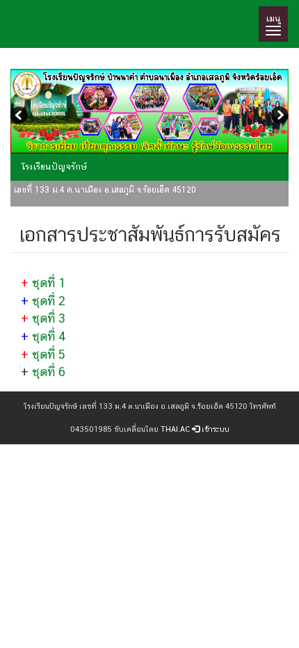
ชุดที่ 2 (48, 300)
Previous (20, 116)
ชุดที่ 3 (48, 318)
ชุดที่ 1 (49, 282)
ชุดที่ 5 (48, 354)
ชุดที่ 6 (48, 371)
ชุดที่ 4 (49, 336)
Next (278, 116)
